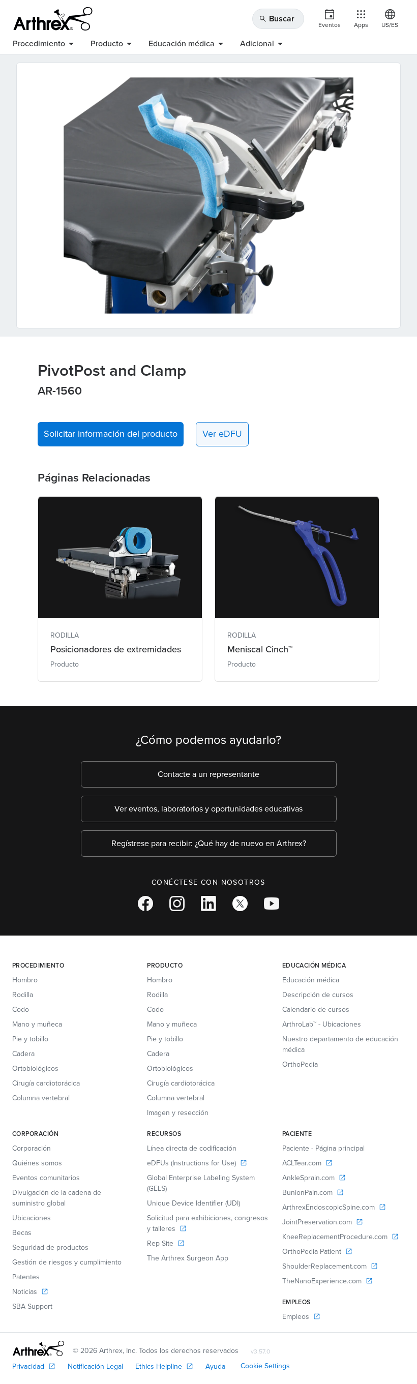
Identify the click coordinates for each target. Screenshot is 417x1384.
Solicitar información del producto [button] (110, 433)
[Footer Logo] (38, 1348)
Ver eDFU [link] (222, 433)
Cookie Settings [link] (265, 1366)
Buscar (276, 18)
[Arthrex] (53, 19)
